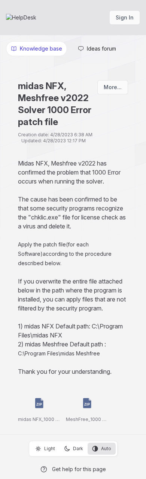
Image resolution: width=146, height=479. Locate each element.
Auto (106, 448)
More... (113, 87)
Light (49, 448)
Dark (78, 448)
